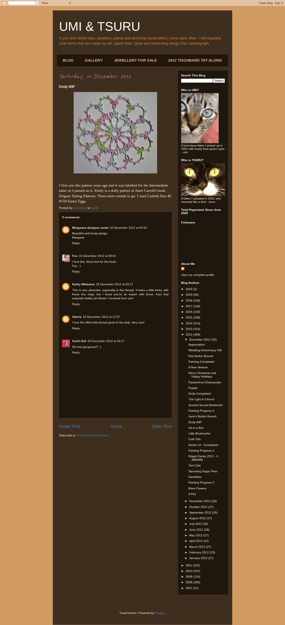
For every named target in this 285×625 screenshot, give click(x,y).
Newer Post (70, 426)
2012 (189, 334)
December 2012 (200, 339)
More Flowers (197, 488)
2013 (189, 329)
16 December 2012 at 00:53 (128, 227)
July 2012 (196, 523)
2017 (189, 306)
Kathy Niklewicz (83, 284)
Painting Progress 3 (201, 450)
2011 (189, 565)
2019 (189, 294)
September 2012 (200, 512)
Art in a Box (196, 427)
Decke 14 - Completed (203, 445)
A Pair (192, 494)
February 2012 (199, 552)
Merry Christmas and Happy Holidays (202, 374)
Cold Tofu (194, 439)
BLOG (68, 60)
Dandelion (195, 477)
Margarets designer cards (90, 227)
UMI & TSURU (99, 26)
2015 (189, 317)
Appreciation (196, 344)
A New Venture (198, 367)
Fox (75, 256)
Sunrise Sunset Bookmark (205, 405)
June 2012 (196, 529)
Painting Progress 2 (201, 482)
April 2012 (196, 541)
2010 (189, 571)
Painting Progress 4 (201, 410)
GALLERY (94, 60)
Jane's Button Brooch (202, 416)
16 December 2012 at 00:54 (97, 256)
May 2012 (196, 535)
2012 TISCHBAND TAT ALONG (195, 60)
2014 (189, 323)
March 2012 (197, 546)
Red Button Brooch (200, 356)
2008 (189, 582)
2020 (189, 289)
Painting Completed (201, 361)
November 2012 (200, 501)
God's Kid (79, 341)
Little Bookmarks (199, 433)
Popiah (193, 388)
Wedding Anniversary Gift (205, 350)
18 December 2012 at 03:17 (106, 341)
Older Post (162, 426)
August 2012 (198, 518)
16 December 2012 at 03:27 (114, 284)
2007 (189, 588)
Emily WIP (195, 422)
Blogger (160, 613)
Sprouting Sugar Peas (202, 471)
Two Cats (194, 465)
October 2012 (198, 507)
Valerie (77, 316)
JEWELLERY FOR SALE (135, 60)
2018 (189, 300)
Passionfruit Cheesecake (204, 382)
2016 (189, 311)
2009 (189, 576)
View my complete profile (197, 275)
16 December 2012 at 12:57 (101, 316)
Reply (76, 243)
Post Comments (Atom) (92, 435)
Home (116, 426)
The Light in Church (201, 399)
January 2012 (198, 558)
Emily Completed (199, 393)
